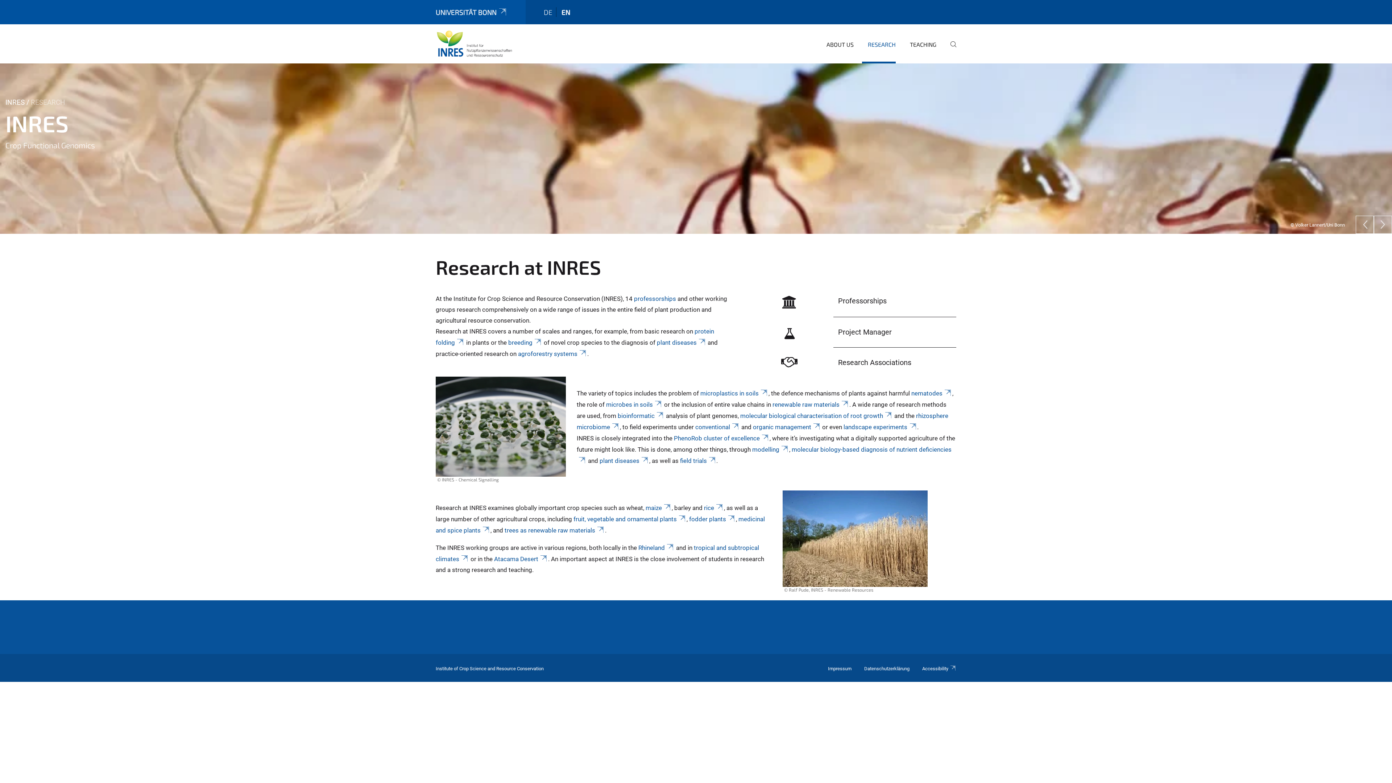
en (566, 12)
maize (654, 507)
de (548, 12)
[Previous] (1365, 225)
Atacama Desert (516, 559)
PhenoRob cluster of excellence (717, 438)
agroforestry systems (547, 353)
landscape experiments (875, 427)
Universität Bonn (466, 12)
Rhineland (651, 547)
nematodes (926, 393)
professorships (655, 298)
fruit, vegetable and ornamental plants (625, 519)
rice (709, 507)
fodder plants (707, 519)
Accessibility (935, 668)
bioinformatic (636, 415)
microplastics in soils (729, 393)
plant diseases (677, 342)
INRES (15, 102)
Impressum (840, 668)
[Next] (1383, 225)
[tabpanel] (696, 148)
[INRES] (474, 43)
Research (882, 44)
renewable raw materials (806, 404)
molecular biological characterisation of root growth (811, 415)
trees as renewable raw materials (550, 530)
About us (840, 44)
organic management (782, 427)
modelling (765, 449)
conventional (712, 427)
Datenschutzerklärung (887, 668)
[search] (950, 49)
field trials (693, 460)
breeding (520, 342)
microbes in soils (629, 404)
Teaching (923, 44)
